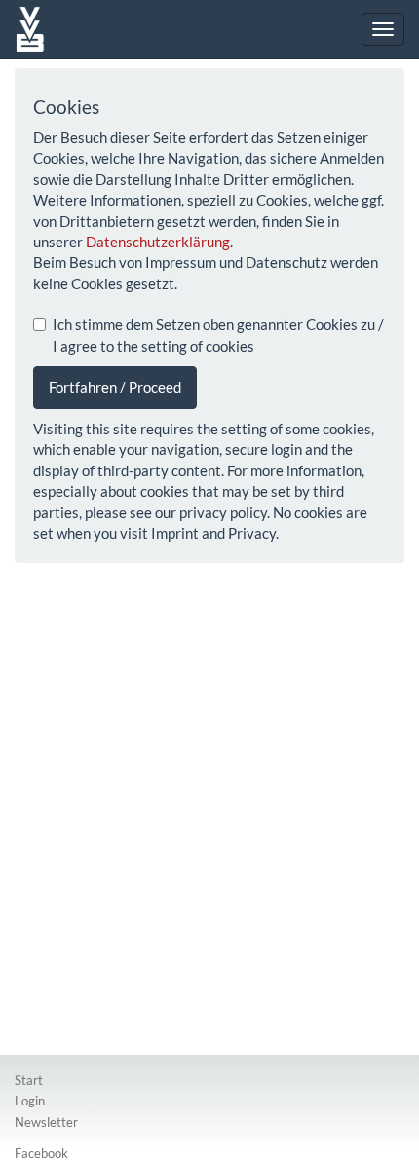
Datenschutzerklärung (158, 241)
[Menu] (383, 29)
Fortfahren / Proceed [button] (115, 386)
